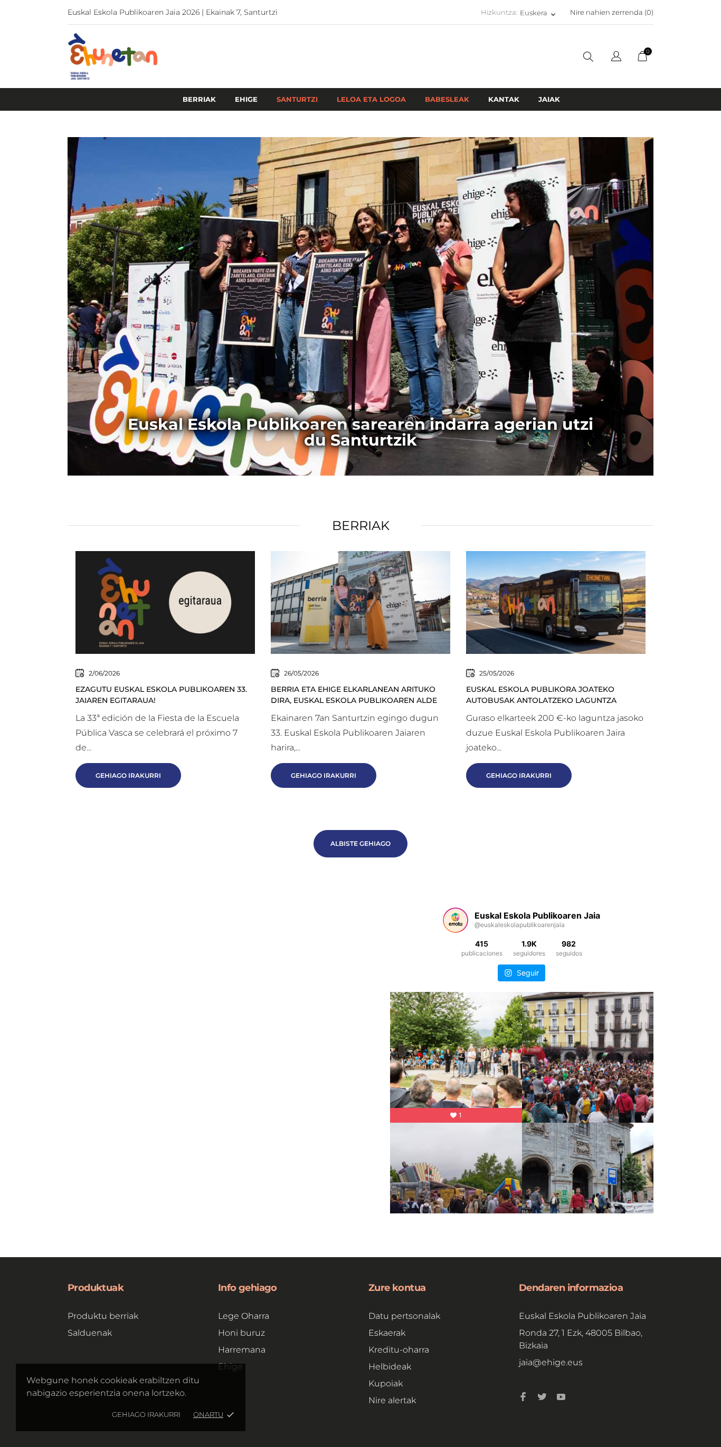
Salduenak (90, 1333)
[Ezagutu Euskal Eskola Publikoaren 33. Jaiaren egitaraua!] (165, 602)
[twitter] (542, 1397)
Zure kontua (396, 1288)
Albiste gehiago (360, 843)
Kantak (503, 99)
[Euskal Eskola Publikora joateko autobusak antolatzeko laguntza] (556, 602)
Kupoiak (385, 1383)
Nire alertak (392, 1400)
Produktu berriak (103, 1316)
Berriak (199, 99)
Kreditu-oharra (398, 1350)
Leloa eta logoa (371, 99)
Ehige (246, 99)
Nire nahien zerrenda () (611, 12)
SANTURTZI (297, 99)
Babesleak (447, 99)
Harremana (241, 1350)
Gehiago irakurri (146, 1414)
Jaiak (549, 99)
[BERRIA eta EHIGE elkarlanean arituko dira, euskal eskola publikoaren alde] (360, 602)
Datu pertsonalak (404, 1316)
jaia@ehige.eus (551, 1362)
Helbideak (389, 1367)
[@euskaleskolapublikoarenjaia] (455, 920)
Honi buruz (241, 1333)
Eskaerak (386, 1333)
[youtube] (561, 1397)
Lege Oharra (243, 1316)
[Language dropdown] (616, 58)
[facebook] (523, 1396)
